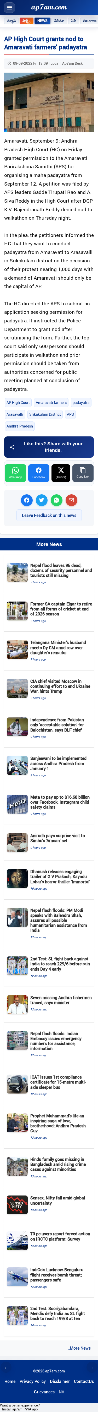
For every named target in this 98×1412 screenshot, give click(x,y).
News (42, 20)
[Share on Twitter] (42, 500)
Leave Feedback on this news (49, 515)
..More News (79, 1348)
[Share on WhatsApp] (56, 500)
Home (9, 1381)
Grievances (44, 1392)
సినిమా (59, 20)
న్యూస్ (11, 20)
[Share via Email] (71, 500)
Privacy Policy (33, 1381)
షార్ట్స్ (26, 20)
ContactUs (84, 1381)
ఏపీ (73, 20)
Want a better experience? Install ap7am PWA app (20, 1407)
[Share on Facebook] (27, 500)
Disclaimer (60, 1381)
